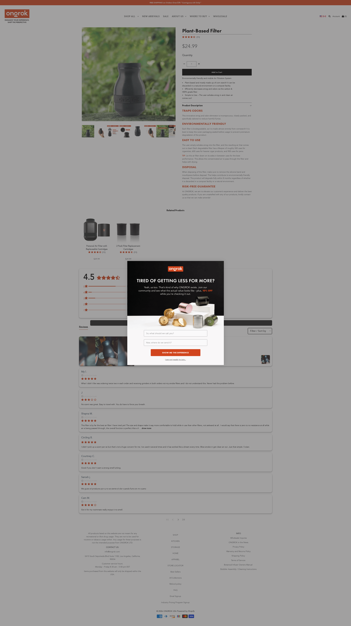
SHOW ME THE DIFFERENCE (175, 352)
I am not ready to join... (175, 359)
